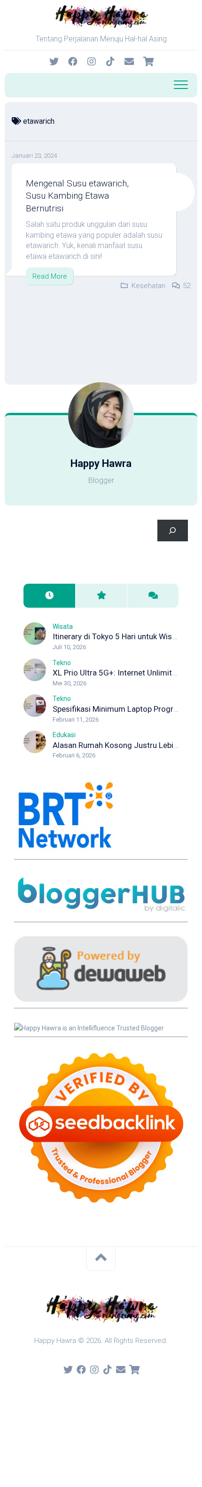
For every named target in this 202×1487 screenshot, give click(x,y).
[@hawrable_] (54, 61)
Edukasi (64, 735)
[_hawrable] (91, 61)
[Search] (172, 531)
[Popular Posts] (101, 596)
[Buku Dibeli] (148, 61)
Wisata (63, 626)
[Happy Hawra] (72, 61)
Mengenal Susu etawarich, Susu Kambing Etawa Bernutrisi (77, 196)
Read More (49, 276)
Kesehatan (148, 285)
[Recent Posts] (49, 596)
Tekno (62, 663)
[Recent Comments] (153, 596)
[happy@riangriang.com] (129, 61)
